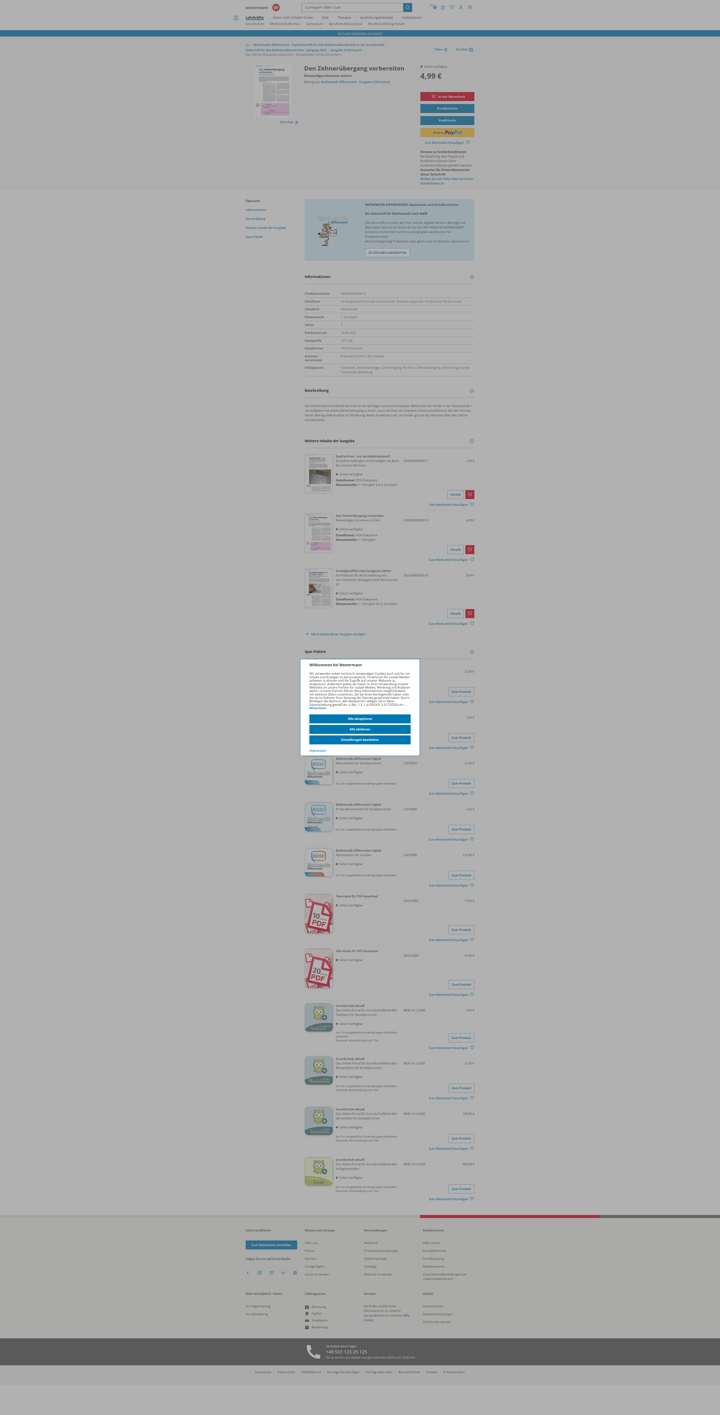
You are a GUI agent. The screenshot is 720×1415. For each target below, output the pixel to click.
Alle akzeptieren (360, 719)
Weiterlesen (317, 708)
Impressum (317, 750)
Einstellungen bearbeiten (360, 740)
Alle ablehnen (360, 729)
